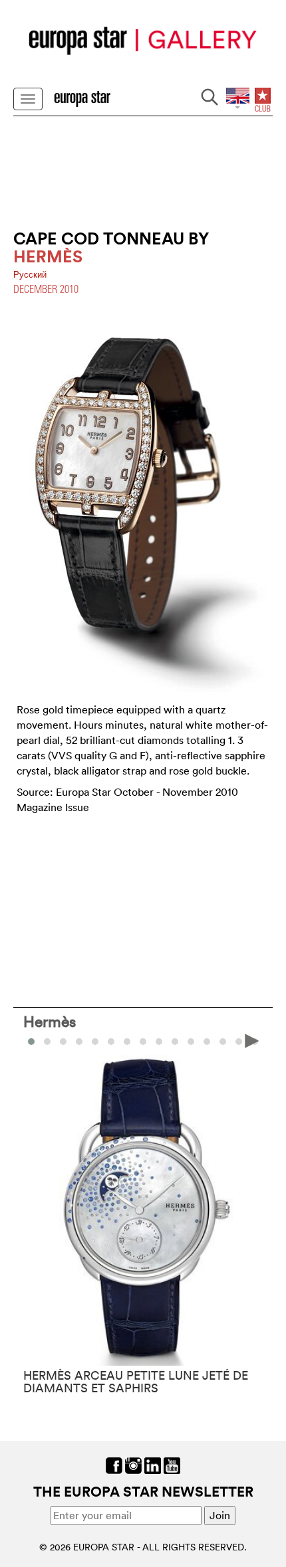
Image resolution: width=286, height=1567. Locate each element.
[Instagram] (133, 1464)
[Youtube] (172, 1464)
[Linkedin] (152, 1464)
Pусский (30, 275)
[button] (47, 1041)
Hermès (49, 1021)
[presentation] (34, 1040)
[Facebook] (114, 1464)
